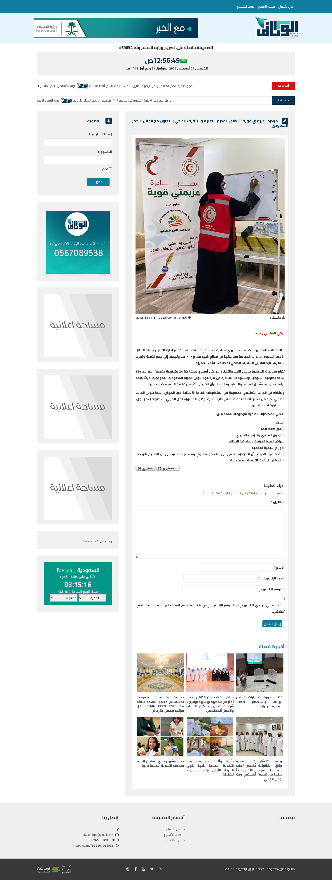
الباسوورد (104, 152)
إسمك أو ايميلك (99, 134)
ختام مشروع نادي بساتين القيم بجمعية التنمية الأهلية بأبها (160, 763)
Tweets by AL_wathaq (97, 541)
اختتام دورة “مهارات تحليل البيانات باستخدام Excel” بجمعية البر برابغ (259, 701)
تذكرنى (103, 169)
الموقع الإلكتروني (271, 589)
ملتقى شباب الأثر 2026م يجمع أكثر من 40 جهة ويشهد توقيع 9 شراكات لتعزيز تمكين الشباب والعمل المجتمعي (210, 703)
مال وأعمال (285, 6)
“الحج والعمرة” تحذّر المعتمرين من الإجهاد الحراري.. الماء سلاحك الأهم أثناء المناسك (200, 86)
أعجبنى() (145, 468)
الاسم (279, 567)
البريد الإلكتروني (271, 578)
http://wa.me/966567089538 (93, 845)
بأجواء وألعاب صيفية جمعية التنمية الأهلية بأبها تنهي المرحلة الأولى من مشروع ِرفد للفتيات (210, 767)
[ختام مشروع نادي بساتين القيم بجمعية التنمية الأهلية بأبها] (160, 736)
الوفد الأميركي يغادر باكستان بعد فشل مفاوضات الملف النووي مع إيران (88, 86)
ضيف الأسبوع (266, 6)
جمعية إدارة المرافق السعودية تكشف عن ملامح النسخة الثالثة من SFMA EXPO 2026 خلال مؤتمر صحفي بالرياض (160, 703)
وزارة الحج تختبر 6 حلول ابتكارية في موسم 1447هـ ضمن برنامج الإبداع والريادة (175, 100)
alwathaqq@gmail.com (98, 835)
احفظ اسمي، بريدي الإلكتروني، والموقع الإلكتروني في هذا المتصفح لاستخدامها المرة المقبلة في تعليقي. (210, 608)
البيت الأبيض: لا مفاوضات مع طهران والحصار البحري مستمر (76, 100)
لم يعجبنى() (167, 468)
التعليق (278, 502)
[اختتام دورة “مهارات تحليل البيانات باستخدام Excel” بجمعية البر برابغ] (259, 672)
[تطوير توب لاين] (54, 869)
